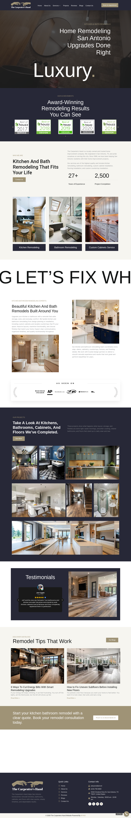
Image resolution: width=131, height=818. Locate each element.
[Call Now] (126, 814)
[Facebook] (101, 803)
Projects (66, 5)
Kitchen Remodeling (29, 247)
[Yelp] (89, 803)
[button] (13, 127)
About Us (47, 5)
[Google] (93, 803)
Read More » (15, 698)
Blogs (81, 5)
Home (40, 5)
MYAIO (83, 815)
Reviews (74, 5)
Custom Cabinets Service (102, 247)
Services (56, 5)
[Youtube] (97, 803)
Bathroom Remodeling (65, 247)
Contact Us (89, 5)
